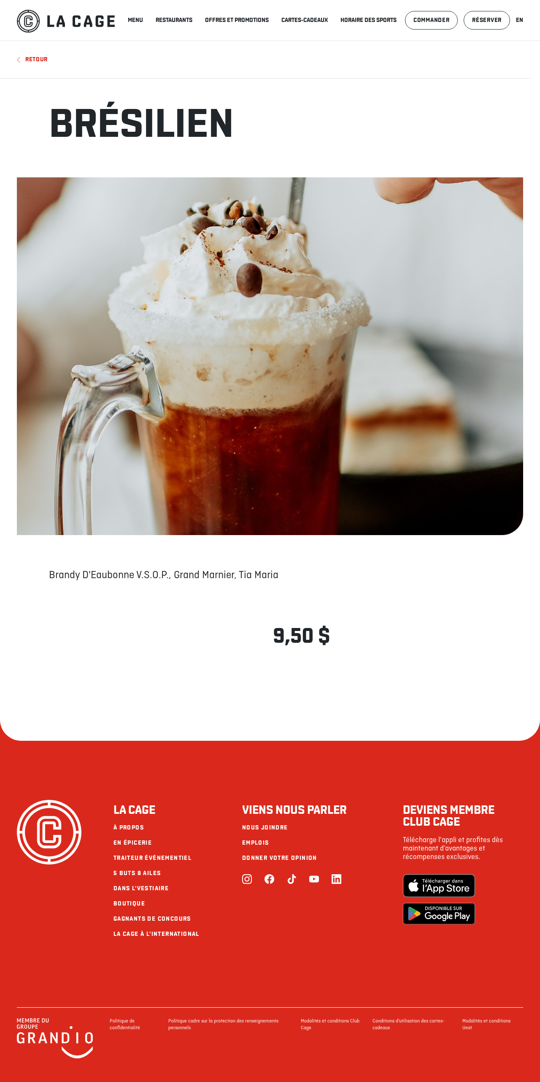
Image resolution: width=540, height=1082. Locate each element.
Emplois (255, 842)
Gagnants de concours (152, 918)
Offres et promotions (237, 20)
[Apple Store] (439, 886)
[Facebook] (269, 880)
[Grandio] (55, 1057)
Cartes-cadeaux (304, 20)
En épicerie (132, 842)
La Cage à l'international (156, 934)
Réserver (487, 20)
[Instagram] (247, 880)
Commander (431, 20)
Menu (135, 20)
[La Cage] (66, 20)
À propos (128, 827)
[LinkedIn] (336, 880)
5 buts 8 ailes (137, 873)
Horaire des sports (368, 20)
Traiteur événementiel (152, 858)
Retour (36, 59)
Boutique (129, 903)
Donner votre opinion (279, 858)
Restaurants (174, 20)
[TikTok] (292, 880)
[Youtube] (314, 880)
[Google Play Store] (439, 914)
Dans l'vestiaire (141, 888)
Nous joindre (265, 827)
